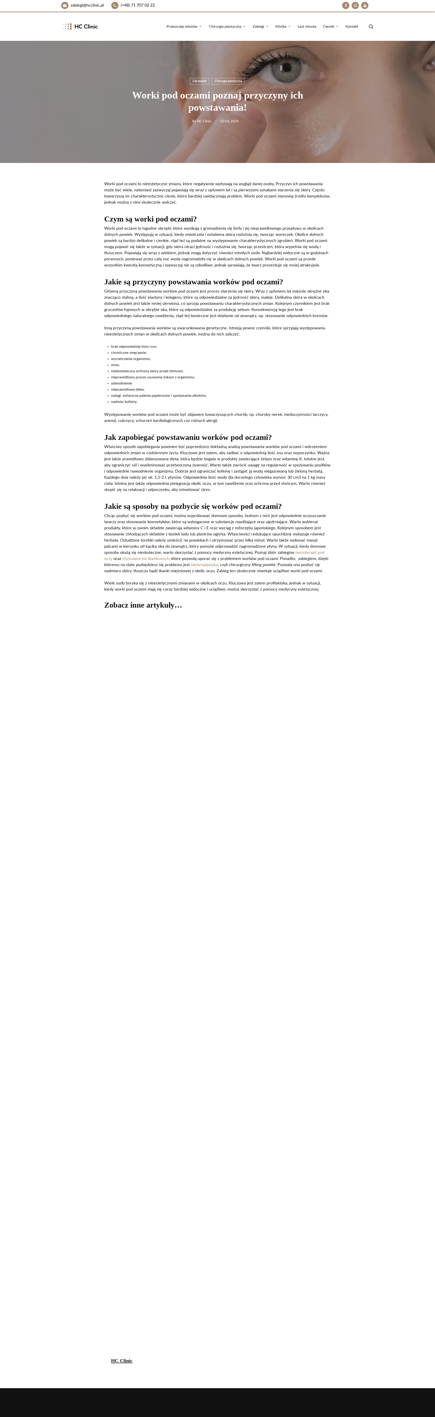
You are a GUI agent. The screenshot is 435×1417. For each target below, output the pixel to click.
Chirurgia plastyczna (228, 81)
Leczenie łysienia (236, 1290)
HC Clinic (204, 121)
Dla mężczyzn (169, 1290)
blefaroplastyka (204, 565)
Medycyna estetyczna (127, 1290)
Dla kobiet (200, 81)
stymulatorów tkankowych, (146, 559)
